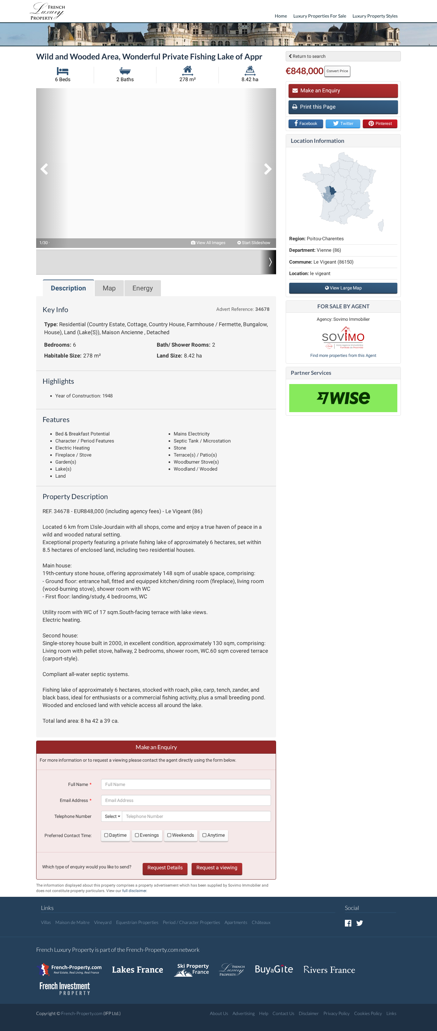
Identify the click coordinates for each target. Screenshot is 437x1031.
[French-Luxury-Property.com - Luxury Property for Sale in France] (235, 966)
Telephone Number (72, 816)
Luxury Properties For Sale (319, 16)
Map (109, 288)
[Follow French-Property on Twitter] (359, 922)
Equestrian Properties (137, 922)
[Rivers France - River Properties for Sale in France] (332, 966)
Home (281, 16)
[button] (52, 168)
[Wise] (343, 398)
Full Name (78, 784)
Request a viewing (216, 868)
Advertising (244, 1013)
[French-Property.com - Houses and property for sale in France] (72, 966)
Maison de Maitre (72, 922)
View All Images (210, 242)
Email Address (74, 800)
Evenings (149, 835)
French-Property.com (81, 1013)
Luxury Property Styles (375, 16)
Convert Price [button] (337, 71)
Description (68, 288)
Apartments (236, 922)
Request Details (165, 868)
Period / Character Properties (191, 922)
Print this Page (317, 107)
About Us (219, 1013)
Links (391, 1013)
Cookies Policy (368, 1013)
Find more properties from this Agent (343, 355)
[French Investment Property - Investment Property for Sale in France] (68, 985)
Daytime (118, 835)
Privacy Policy (336, 1013)
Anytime (216, 835)
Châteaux (261, 922)
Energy (142, 288)
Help (263, 1013)
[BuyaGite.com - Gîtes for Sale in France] (277, 966)
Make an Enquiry (319, 90)
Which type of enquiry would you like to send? (86, 866)
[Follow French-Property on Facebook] (348, 922)
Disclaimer (309, 1013)
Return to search (309, 56)
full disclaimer (134, 891)
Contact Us (283, 1013)
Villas (46, 922)
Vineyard (103, 922)
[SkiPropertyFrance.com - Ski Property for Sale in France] (194, 966)
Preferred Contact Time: (67, 835)
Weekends (183, 835)
